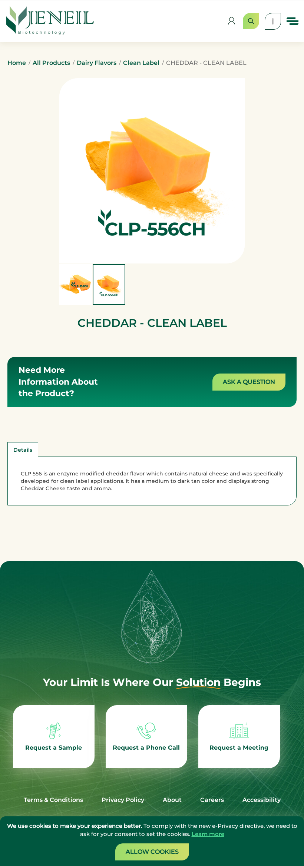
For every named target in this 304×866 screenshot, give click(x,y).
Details (22, 450)
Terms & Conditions (53, 799)
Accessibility (261, 799)
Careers (212, 799)
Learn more (208, 833)
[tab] (22, 449)
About (172, 799)
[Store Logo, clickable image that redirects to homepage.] (50, 21)
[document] (152, 841)
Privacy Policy (123, 799)
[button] (76, 284)
